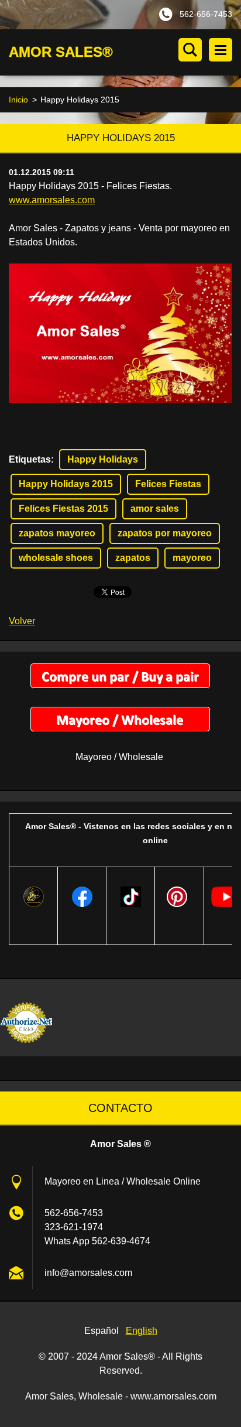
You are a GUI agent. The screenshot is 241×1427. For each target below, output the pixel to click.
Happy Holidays (102, 459)
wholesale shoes (56, 558)
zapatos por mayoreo (165, 533)
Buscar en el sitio (190, 49)
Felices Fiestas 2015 (63, 509)
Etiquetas (30, 459)
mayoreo (192, 558)
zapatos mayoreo (57, 533)
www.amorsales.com (52, 200)
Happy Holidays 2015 (66, 484)
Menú (220, 49)
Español (101, 1331)
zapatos (132, 558)
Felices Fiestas (168, 484)
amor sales (154, 509)
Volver (22, 621)
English (141, 1331)
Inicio (18, 99)
